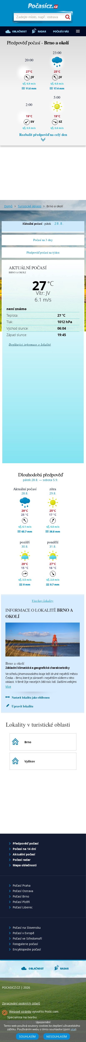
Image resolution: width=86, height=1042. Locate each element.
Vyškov (29, 761)
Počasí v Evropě (23, 933)
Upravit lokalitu (22, 706)
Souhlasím (27, 1036)
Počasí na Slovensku (27, 928)
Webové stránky (20, 1012)
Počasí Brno (21, 896)
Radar (42, 31)
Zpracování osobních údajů (21, 1003)
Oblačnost (19, 31)
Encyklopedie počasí (27, 949)
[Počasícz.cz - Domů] (43, 6)
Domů (8, 206)
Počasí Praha (21, 885)
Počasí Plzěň (21, 902)
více (8, 687)
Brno (27, 742)
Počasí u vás (61, 31)
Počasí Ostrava (23, 891)
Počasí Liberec (23, 907)
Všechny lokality (42, 601)
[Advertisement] (43, 169)
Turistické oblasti (29, 206)
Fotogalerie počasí (25, 944)
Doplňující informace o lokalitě (30, 344)
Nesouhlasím (56, 1036)
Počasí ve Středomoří (27, 938)
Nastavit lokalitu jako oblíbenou (30, 697)
